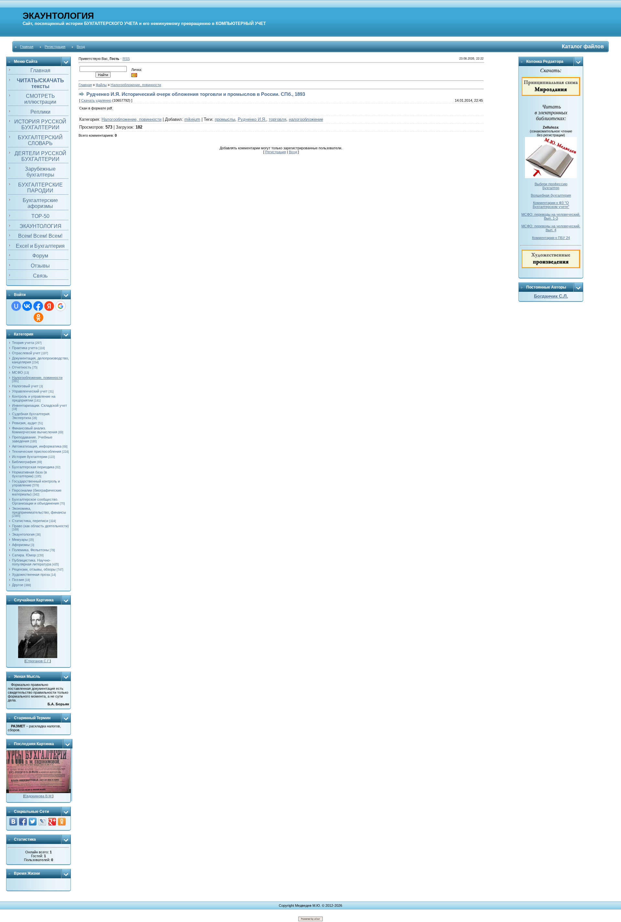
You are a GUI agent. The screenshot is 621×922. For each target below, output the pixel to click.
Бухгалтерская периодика (33, 467)
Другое (17, 585)
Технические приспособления (36, 451)
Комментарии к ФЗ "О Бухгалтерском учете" (551, 205)
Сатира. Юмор (24, 555)
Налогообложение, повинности (37, 378)
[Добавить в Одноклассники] (62, 821)
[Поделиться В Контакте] (13, 821)
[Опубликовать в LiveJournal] (42, 821)
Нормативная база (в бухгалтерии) (29, 474)
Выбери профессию (551, 184)
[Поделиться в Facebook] (23, 821)
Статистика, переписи (30, 521)
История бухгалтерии (29, 457)
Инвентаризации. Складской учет (39, 405)
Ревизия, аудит (24, 423)
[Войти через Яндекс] (49, 306)
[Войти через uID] (16, 306)
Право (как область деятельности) (40, 526)
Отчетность (21, 367)
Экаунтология (23, 534)
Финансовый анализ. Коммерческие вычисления (34, 430)
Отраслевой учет (26, 353)
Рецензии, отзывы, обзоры (34, 569)
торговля (277, 119)
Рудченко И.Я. (252, 119)
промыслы (225, 119)
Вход (81, 47)
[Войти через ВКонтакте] (27, 306)
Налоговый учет (25, 386)
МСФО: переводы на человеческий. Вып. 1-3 (550, 216)
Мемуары (20, 539)
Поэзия (18, 580)
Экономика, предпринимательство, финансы (39, 510)
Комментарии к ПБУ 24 (551, 238)
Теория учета (23, 343)
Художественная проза (31, 574)
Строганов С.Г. (38, 661)
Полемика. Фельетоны (30, 550)
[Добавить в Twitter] (33, 821)
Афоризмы (21, 545)
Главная (26, 47)
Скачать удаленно (96, 100)
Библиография (24, 462)
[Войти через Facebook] (38, 306)
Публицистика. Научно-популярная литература (31, 562)
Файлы (101, 85)
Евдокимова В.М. (38, 796)
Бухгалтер (550, 188)
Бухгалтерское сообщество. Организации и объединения (35, 501)
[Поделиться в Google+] (52, 821)
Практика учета (25, 348)
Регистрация (55, 47)
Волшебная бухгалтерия (551, 195)
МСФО (17, 372)
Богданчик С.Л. (551, 296)
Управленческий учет (30, 391)
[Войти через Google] (60, 306)
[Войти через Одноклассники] (38, 317)
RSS (126, 59)
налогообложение (306, 119)
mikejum (192, 119)
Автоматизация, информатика (36, 446)
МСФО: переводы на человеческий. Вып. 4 (550, 228)
